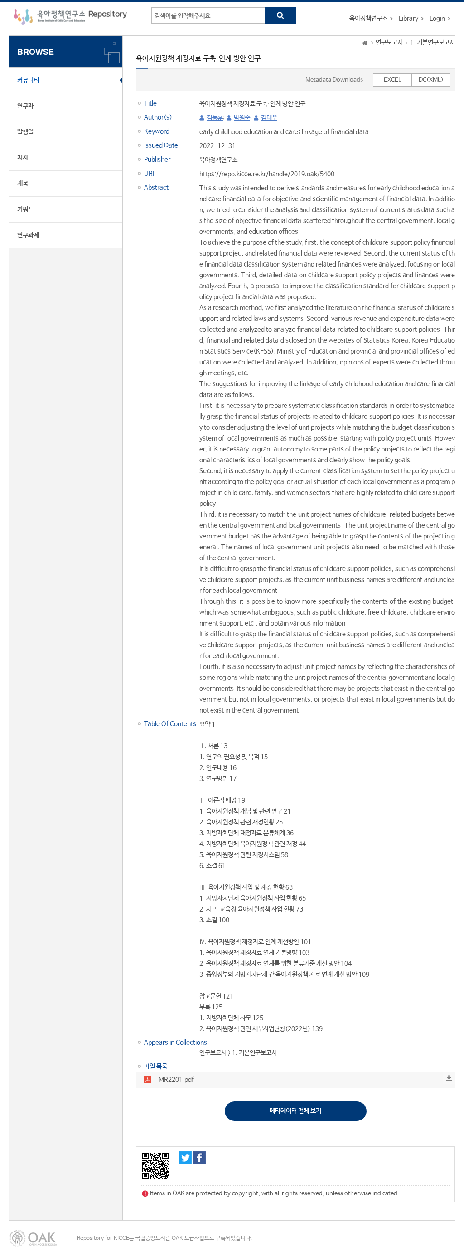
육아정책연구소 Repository (70, 18)
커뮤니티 (28, 80)
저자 (22, 157)
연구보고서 (389, 42)
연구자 (25, 106)
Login (437, 18)
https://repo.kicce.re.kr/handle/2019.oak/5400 (266, 174)
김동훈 (215, 117)
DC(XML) (431, 80)
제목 (22, 183)
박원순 (242, 117)
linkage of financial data (335, 132)
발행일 (25, 132)
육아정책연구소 (368, 18)
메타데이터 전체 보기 (295, 1111)
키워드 (25, 209)
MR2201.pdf (176, 1079)
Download (449, 1078)
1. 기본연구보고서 (432, 42)
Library (408, 18)
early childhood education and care (248, 132)
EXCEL (392, 80)
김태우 (269, 117)
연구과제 (28, 235)
